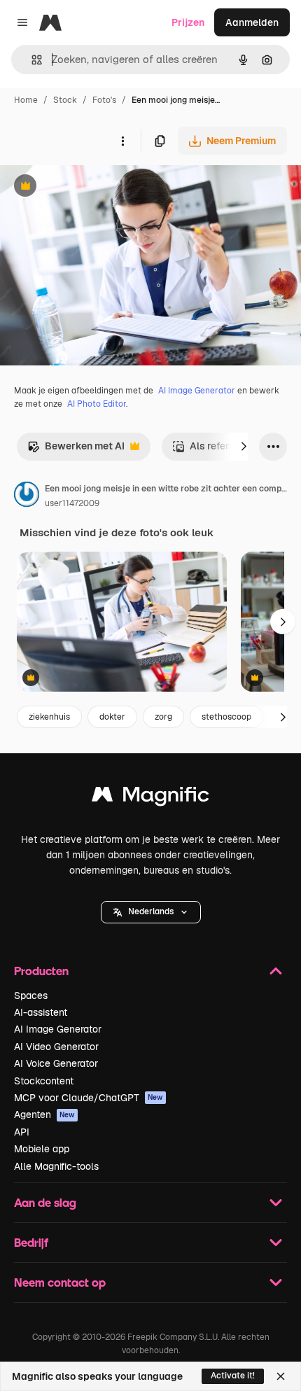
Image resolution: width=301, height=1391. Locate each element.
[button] (151, 912)
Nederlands (151, 911)
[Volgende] (243, 447)
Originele (92, 187)
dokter (112, 716)
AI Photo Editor (96, 404)
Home (26, 100)
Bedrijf (31, 1242)
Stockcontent (44, 1081)
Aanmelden (252, 22)
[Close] (280, 1376)
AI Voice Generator (56, 1063)
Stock (65, 100)
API (21, 1132)
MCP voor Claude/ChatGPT (88, 1097)
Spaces (31, 995)
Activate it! (233, 1375)
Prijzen (188, 22)
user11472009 (72, 503)
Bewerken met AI (76, 450)
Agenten (44, 1114)
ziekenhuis (49, 716)
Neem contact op (60, 1282)
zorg (163, 716)
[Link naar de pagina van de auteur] (26, 496)
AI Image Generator (196, 390)
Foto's (104, 100)
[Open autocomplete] (31, 60)
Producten (41, 970)
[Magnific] (150, 798)
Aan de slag (45, 1202)
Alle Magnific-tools (56, 1166)
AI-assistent (40, 1012)
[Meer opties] (122, 141)
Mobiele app (41, 1148)
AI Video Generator (56, 1046)
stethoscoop (226, 716)
